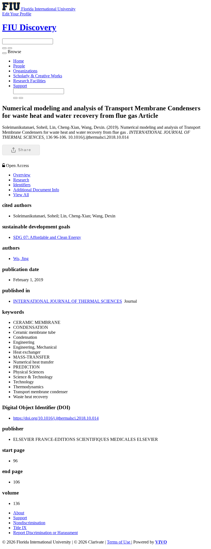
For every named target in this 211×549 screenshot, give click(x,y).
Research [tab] (21, 179)
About (18, 512)
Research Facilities (29, 80)
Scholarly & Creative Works (37, 75)
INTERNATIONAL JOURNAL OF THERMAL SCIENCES (67, 301)
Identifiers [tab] (21, 184)
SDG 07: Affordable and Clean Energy (47, 237)
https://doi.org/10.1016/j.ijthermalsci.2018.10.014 (56, 418)
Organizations (25, 71)
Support (20, 85)
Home (18, 61)
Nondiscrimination (29, 522)
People (19, 66)
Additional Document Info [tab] (36, 189)
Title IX (20, 527)
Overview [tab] (21, 175)
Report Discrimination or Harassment (45, 532)
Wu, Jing (21, 258)
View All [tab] (21, 194)
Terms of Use (119, 542)
